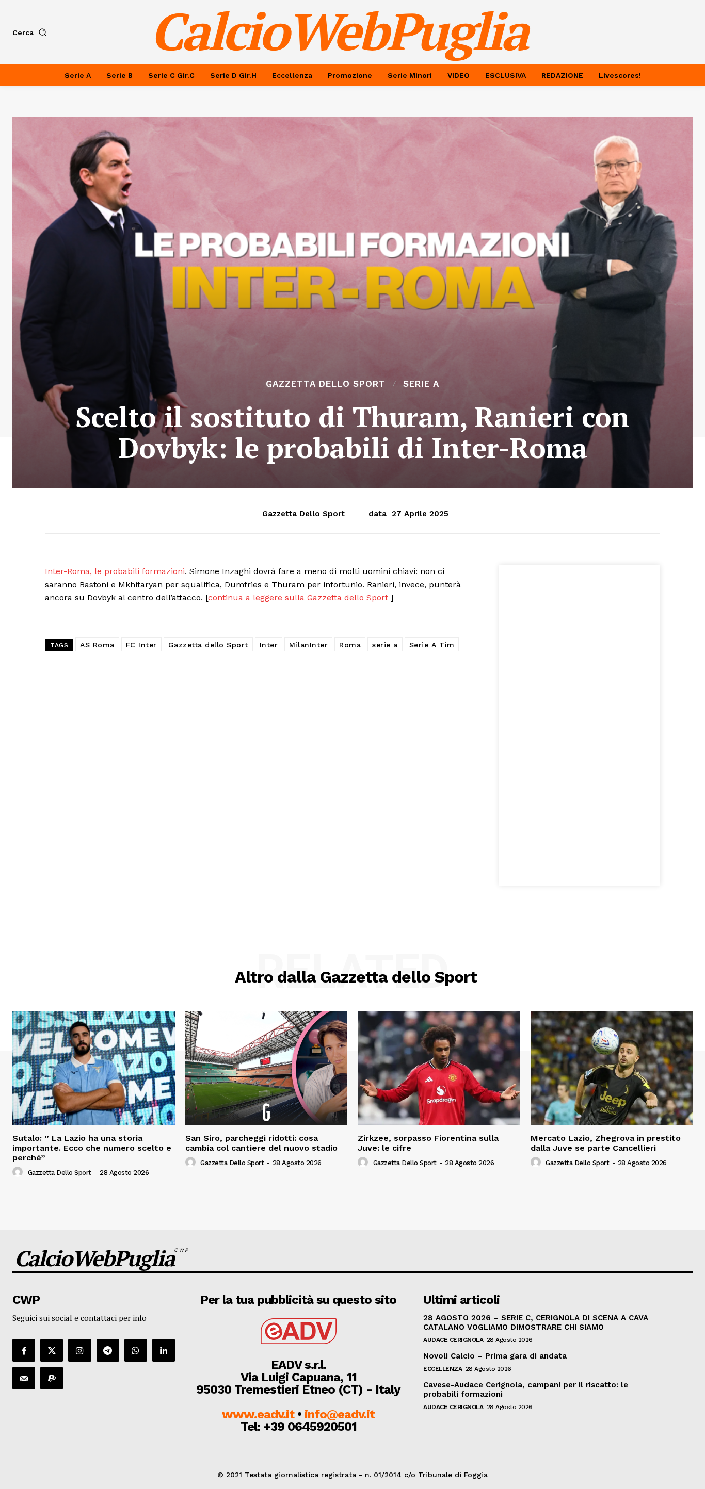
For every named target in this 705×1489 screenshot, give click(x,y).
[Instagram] (79, 1350)
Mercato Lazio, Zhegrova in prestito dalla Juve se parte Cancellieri (606, 1143)
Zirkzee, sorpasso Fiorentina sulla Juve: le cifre (428, 1143)
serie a (385, 645)
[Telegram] (108, 1350)
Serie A (421, 384)
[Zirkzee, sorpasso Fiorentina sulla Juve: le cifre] (439, 1067)
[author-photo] (19, 1172)
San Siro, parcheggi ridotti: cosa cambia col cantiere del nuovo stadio (261, 1143)
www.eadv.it (258, 1414)
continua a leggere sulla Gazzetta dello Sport (299, 597)
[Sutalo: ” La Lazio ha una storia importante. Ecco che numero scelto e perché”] (93, 1067)
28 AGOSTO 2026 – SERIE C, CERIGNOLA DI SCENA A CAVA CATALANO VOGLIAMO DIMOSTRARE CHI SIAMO (535, 1322)
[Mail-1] (23, 1378)
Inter (269, 645)
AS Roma (97, 645)
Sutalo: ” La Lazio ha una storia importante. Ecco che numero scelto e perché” (91, 1148)
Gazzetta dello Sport (326, 384)
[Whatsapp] (135, 1350)
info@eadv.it (340, 1414)
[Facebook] (23, 1350)
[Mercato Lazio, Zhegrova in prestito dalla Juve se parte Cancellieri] (612, 1067)
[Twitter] (51, 1350)
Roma (350, 645)
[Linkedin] (163, 1350)
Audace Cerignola (453, 1340)
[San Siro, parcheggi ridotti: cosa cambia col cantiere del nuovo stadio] (266, 1067)
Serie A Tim (432, 645)
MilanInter (308, 645)
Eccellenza (442, 1368)
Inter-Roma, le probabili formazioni (115, 571)
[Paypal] (51, 1378)
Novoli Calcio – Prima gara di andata (495, 1356)
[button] (31, 32)
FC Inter (141, 645)
